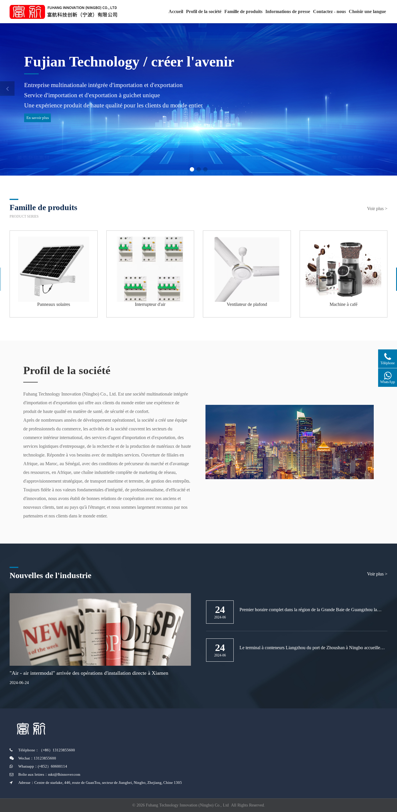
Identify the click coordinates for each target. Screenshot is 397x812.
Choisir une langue (367, 11)
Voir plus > (377, 208)
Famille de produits (243, 11)
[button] (192, 169)
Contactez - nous (329, 11)
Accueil (176, 11)
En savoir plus (37, 118)
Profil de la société (203, 11)
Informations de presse (287, 11)
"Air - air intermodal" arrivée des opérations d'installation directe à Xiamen (89, 673)
